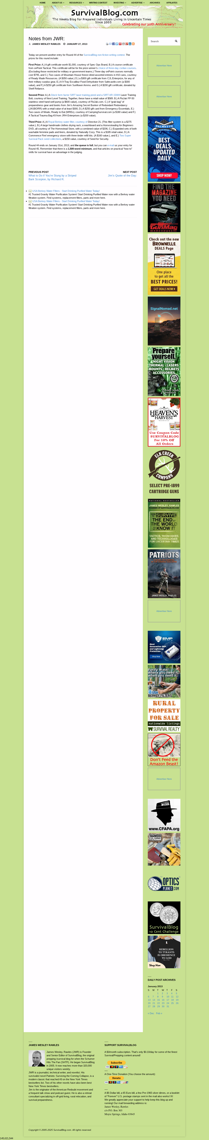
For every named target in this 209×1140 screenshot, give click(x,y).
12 (177, 996)
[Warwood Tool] (164, 849)
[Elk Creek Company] (164, 472)
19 (177, 1000)
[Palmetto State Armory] (164, 149)
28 (154, 1006)
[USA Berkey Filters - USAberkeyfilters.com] (164, 681)
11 (172, 996)
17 (168, 1000)
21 (154, 1003)
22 (158, 1003)
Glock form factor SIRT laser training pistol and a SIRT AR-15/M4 (85, 95)
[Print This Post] (107, 43)
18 (172, 1000)
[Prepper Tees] (164, 952)
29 (158, 1006)
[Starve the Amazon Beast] (164, 749)
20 (149, 1003)
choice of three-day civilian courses (117, 68)
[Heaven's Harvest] (164, 422)
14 (154, 1000)
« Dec (151, 1013)
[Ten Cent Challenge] (164, 917)
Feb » (159, 1013)
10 (168, 996)
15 (158, 1000)
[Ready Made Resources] (164, 371)
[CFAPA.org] (164, 815)
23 (163, 1003)
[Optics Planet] (164, 883)
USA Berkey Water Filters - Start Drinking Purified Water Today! (64, 191)
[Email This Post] (110, 43)
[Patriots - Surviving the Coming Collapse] (164, 573)
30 (163, 1006)
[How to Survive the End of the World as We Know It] (164, 523)
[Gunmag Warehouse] (164, 207)
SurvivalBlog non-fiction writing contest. (104, 54)
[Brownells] (164, 264)
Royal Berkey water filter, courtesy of (67, 121)
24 (168, 1003)
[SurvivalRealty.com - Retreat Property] (164, 715)
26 (177, 1003)
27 (149, 1006)
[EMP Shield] (164, 647)
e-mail (110, 145)
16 (163, 1000)
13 (149, 1000)
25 (172, 1003)
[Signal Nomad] (164, 321)
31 (168, 1006)
